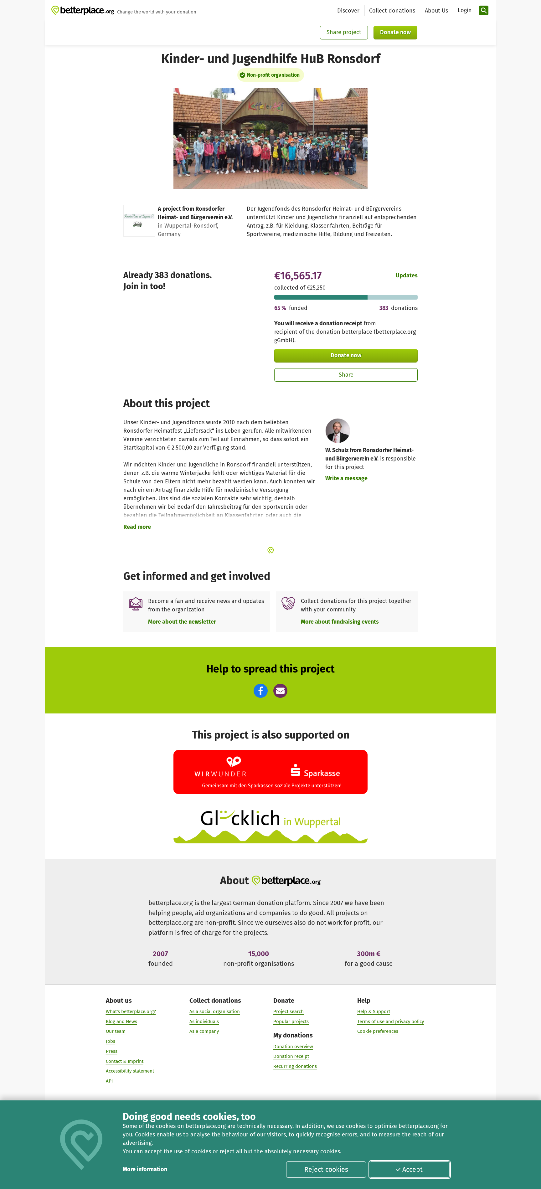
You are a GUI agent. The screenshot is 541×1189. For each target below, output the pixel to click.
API (109, 1081)
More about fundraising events (340, 621)
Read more (137, 526)
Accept (412, 1170)
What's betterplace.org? (131, 1011)
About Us (436, 10)
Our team (116, 1031)
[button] (261, 691)
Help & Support (373, 1011)
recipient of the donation (307, 331)
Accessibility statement (130, 1071)
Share (346, 374)
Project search (288, 1011)
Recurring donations (295, 1066)
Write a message (346, 478)
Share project (344, 32)
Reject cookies (326, 1170)
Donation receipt (291, 1056)
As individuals (204, 1021)
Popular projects (291, 1021)
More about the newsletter (182, 621)
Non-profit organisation (273, 75)
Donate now (395, 32)
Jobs (110, 1041)
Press (111, 1051)
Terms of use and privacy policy (390, 1021)
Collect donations (392, 10)
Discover (348, 10)
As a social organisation (214, 1011)
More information (145, 1169)
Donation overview (293, 1046)
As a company (204, 1031)
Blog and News (121, 1021)
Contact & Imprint (124, 1061)
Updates (407, 275)
